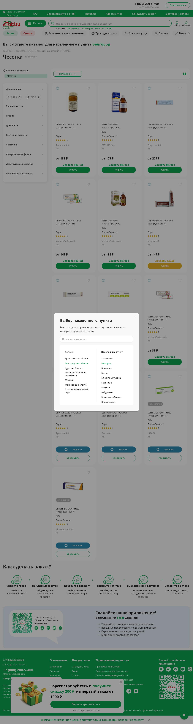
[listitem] (78, 358)
